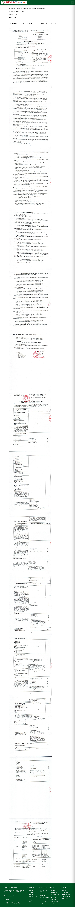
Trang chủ (12, 8)
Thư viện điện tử (44, 901)
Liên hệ (64, 890)
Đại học (53, 890)
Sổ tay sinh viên (66, 894)
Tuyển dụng (65, 892)
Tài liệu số (42, 903)
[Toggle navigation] (72, 2)
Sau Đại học (54, 892)
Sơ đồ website (65, 898)
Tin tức (31, 892)
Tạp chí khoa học (66, 896)
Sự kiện (31, 890)
